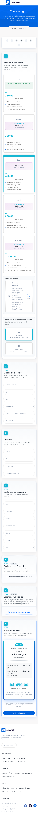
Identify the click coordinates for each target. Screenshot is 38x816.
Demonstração (22, 761)
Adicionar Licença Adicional (20, 612)
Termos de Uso (24, 788)
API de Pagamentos (8, 776)
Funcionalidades (19, 758)
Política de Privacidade (9, 788)
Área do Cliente (14, 773)
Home (3, 758)
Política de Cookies (8, 791)
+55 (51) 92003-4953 (7, 811)
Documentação (27, 773)
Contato (4, 773)
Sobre (10, 758)
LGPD (19, 791)
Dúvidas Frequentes (8, 761)
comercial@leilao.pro (8, 803)
